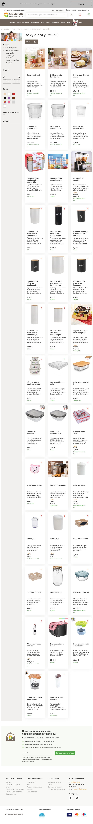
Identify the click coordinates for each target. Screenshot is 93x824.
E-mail (26, 753)
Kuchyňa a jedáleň (22, 29)
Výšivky (48, 22)
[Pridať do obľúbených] (41, 52)
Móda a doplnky (55, 22)
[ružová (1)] (9, 101)
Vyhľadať (64, 15)
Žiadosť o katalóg (71, 10)
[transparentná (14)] (4, 106)
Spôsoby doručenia (83, 10)
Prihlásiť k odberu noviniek (65, 753)
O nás (50, 784)
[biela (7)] (9, 93)
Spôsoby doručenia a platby (15, 789)
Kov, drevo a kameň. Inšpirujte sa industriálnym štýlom (37, 4)
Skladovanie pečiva (12, 60)
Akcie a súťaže (32, 782)
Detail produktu (43, 94)
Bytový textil (13, 22)
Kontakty (9, 782)
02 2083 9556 (21, 10)
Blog (53, 10)
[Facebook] (72, 799)
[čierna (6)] (4, 97)
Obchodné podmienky (55, 787)
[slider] (4, 77)
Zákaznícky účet (11, 794)
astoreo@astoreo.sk (80, 789)
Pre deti (42, 22)
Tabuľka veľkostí (32, 792)
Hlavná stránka (5, 29)
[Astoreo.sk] (13, 15)
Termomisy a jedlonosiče (10, 56)
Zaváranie (9, 63)
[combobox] (43, 15)
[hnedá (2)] (13, 97)
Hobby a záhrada (35, 22)
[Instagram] (77, 799)
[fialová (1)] (9, 97)
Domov (19, 22)
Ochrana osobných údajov (56, 789)
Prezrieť (81, 4)
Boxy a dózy (10, 53)
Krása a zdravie (25, 22)
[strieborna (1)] (13, 101)
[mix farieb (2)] (4, 101)
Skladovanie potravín (35, 29)
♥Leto (68, 22)
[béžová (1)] (4, 93)
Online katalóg (60, 10)
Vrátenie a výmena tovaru (14, 792)
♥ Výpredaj (63, 22)
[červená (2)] (13, 93)
